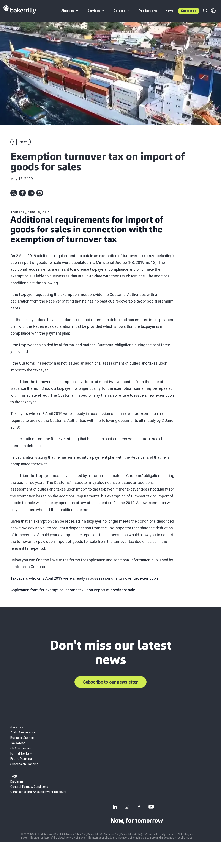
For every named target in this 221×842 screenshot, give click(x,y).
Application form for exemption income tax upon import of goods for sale (72, 590)
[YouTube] (151, 806)
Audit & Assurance (23, 732)
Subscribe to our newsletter (110, 682)
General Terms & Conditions (29, 786)
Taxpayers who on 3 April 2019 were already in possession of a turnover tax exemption (84, 578)
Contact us (188, 10)
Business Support (22, 737)
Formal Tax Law (21, 753)
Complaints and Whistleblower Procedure (38, 792)
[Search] (205, 10)
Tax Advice (17, 743)
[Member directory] (213, 10)
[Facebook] (139, 806)
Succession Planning (24, 764)
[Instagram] (127, 806)
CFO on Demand (21, 748)
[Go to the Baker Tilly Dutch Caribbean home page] (19, 10)
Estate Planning (21, 758)
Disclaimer (17, 781)
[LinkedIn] (114, 806)
